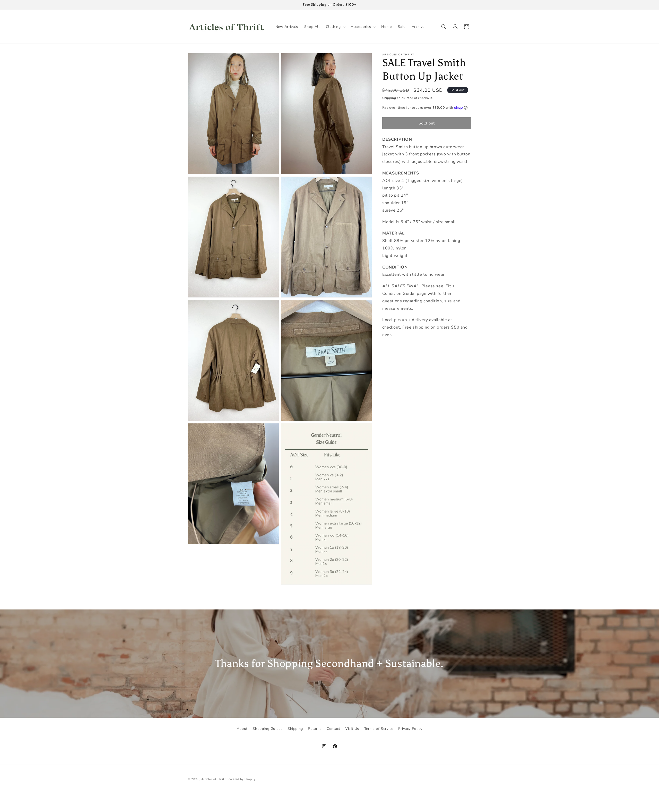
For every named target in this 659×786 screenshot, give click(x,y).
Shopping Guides (267, 728)
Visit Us (352, 728)
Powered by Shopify (241, 779)
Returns (315, 728)
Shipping (389, 98)
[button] (335, 26)
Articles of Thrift (213, 779)
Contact (333, 728)
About (242, 728)
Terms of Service (378, 728)
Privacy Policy (410, 728)
